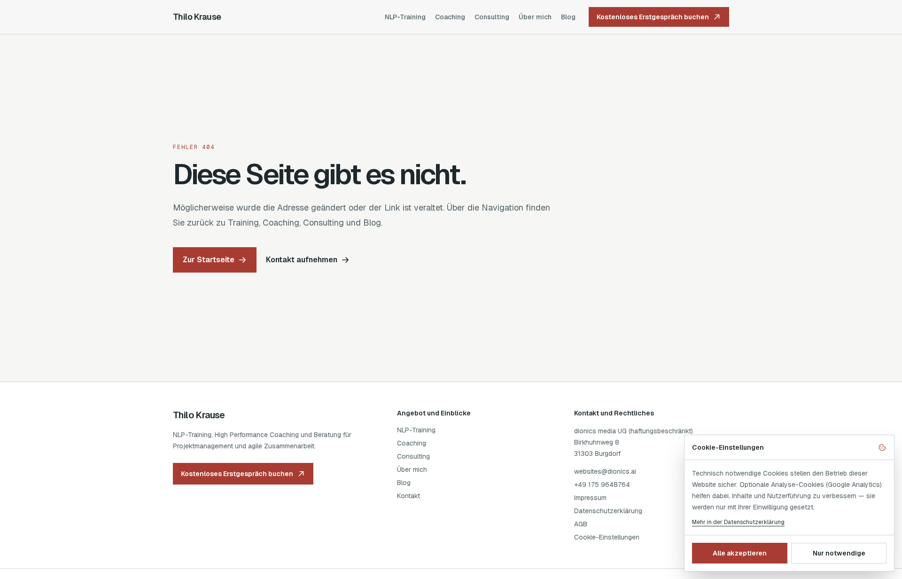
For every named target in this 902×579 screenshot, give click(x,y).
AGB (580, 524)
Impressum (590, 497)
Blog (568, 17)
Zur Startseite (208, 260)
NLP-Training (405, 17)
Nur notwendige (839, 553)
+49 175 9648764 (602, 484)
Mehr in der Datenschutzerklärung (738, 522)
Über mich (535, 17)
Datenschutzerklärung (608, 511)
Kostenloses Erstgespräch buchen (653, 17)
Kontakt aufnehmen (301, 260)
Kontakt (408, 496)
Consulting (491, 17)
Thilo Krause (197, 16)
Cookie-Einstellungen (606, 537)
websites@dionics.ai (605, 471)
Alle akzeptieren (740, 553)
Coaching (450, 17)
